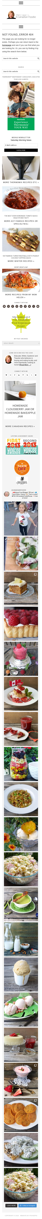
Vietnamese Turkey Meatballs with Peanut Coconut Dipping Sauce (21, 257)
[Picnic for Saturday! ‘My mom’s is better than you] (21, 869)
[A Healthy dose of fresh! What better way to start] (21, 939)
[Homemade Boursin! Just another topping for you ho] (21, 1150)
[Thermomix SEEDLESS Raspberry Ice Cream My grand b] (21, 659)
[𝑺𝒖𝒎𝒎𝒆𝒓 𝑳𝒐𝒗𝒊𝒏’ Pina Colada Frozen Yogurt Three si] (21, 834)
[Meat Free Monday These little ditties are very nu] (21, 1115)
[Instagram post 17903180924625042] (21, 519)
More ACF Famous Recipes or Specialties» (21, 222)
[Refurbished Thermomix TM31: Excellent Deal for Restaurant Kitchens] (21, 179)
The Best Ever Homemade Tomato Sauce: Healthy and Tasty (21, 217)
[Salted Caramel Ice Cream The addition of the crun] (21, 974)
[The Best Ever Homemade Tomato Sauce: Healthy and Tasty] (21, 199)
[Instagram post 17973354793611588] (21, 554)
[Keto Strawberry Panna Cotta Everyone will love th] (21, 1080)
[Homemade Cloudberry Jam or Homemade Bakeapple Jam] (20, 391)
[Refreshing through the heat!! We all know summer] (21, 764)
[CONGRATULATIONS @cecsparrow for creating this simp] (21, 589)
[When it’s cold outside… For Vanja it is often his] (21, 799)
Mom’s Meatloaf (21, 267)
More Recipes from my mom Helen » (21, 296)
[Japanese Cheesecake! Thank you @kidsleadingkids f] (21, 1045)
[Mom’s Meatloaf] (21, 291)
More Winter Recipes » (21, 261)
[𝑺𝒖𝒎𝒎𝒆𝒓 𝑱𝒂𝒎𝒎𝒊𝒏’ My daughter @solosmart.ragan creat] (21, 729)
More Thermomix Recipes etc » (21, 182)
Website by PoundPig (28, 1215)
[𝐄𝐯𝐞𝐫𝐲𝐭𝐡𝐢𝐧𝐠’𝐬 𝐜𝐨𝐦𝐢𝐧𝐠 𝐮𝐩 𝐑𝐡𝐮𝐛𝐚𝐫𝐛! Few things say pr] (21, 1010)
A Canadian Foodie (21, 15)
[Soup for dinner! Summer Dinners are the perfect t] (21, 904)
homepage (6, 45)
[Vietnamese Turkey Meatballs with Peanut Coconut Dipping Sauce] (21, 240)
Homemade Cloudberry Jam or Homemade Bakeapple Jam (20, 411)
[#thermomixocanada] (21, 694)
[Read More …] (25, 365)
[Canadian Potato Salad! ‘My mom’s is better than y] (21, 1185)
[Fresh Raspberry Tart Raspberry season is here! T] (21, 624)
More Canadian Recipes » (20, 426)
